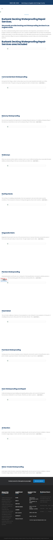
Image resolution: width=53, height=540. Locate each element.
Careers (17, 509)
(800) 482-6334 (33, 512)
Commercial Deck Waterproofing (14, 77)
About (17, 500)
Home (16, 497)
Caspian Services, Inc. (45, 538)
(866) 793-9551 (32, 516)
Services (17, 503)
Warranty (17, 515)
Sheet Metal (6, 311)
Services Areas (19, 506)
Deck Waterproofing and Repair (14, 389)
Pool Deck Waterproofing (11, 350)
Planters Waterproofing (11, 272)
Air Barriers (6, 428)
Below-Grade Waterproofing (13, 467)
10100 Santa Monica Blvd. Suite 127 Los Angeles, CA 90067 (33, 500)
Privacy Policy (19, 518)
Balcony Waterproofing (11, 116)
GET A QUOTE (18, 512)
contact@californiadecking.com (37, 520)
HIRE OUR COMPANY (39, 481)
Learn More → (42, 83)
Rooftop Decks (7, 194)
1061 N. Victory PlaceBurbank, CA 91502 (33, 508)
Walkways (6, 155)
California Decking (14, 538)
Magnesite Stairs (8, 233)
